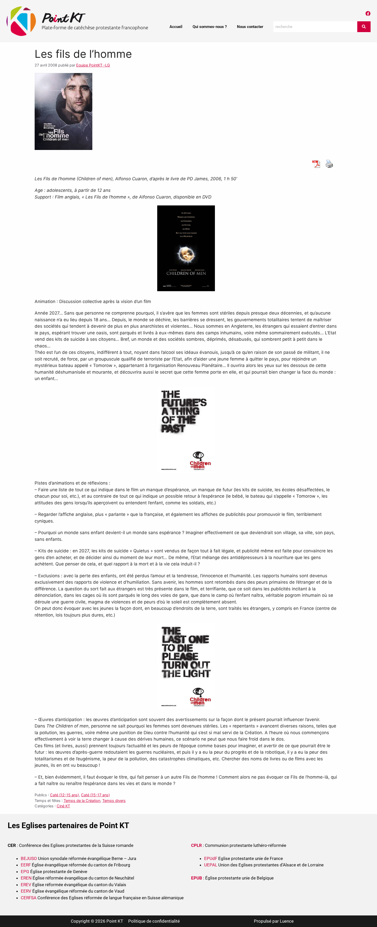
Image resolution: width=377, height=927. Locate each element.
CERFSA (28, 897)
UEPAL (210, 864)
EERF (26, 864)
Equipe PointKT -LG (93, 65)
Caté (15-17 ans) (95, 795)
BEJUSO (29, 858)
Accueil (176, 26)
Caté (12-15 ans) (64, 795)
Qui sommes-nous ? (210, 26)
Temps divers (114, 800)
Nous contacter (250, 26)
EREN (26, 878)
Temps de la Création (82, 800)
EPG (25, 871)
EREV (26, 884)
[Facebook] (368, 13)
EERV (26, 891)
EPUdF (210, 858)
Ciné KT (63, 806)
